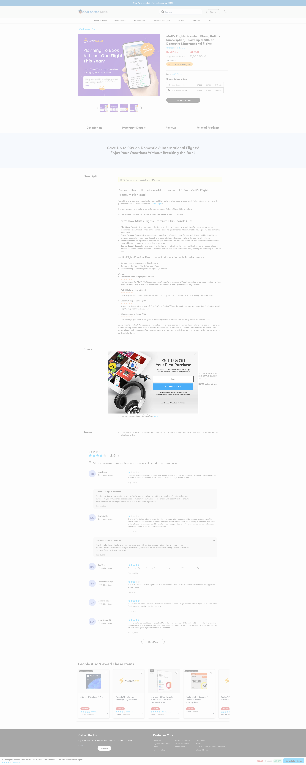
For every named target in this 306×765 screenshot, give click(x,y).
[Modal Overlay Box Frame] (153, 382)
